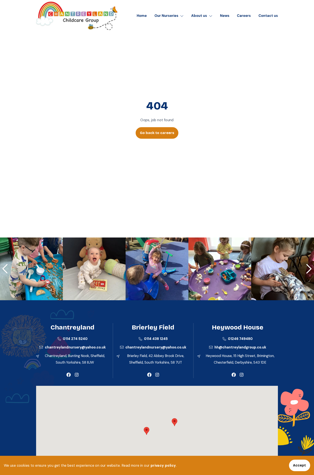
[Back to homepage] (76, 15)
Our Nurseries (166, 15)
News (224, 15)
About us (199, 15)
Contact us (268, 15)
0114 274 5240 (75, 339)
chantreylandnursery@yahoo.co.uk (75, 347)
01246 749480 (240, 339)
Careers (244, 15)
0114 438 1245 (156, 339)
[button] (174, 422)
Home (142, 15)
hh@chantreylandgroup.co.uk (240, 347)
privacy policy (163, 465)
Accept (299, 465)
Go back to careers (157, 133)
